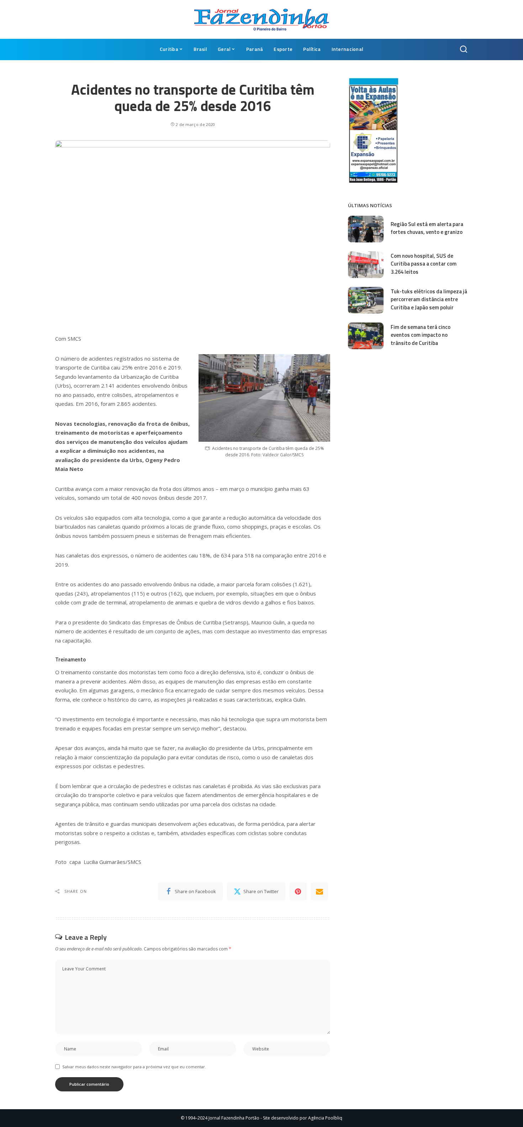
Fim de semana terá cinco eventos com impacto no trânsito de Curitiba (420, 335)
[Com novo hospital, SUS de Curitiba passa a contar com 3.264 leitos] (366, 264)
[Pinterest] (298, 891)
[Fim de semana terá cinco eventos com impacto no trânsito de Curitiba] (366, 336)
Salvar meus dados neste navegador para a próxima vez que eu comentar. (134, 1066)
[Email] (319, 891)
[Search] (463, 49)
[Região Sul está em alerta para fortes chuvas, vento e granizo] (366, 229)
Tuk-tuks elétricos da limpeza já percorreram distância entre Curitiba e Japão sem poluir (429, 299)
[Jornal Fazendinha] (262, 19)
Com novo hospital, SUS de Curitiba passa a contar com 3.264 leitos (423, 264)
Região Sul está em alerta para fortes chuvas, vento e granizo (427, 228)
